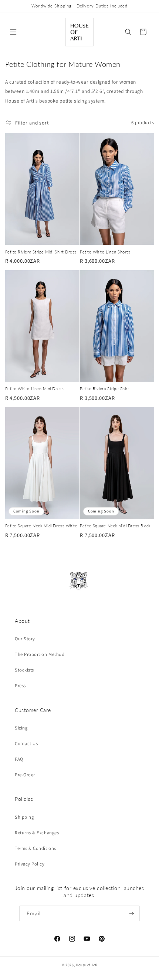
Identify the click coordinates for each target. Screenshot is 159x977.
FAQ (19, 759)
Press (20, 685)
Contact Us (26, 743)
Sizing (21, 728)
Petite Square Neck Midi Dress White (41, 525)
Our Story (25, 638)
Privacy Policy (30, 864)
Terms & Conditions (35, 848)
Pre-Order (25, 774)
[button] (13, 32)
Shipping (24, 817)
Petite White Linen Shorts (105, 251)
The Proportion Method (39, 654)
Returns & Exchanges (37, 832)
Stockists (24, 670)
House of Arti (86, 965)
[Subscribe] (131, 914)
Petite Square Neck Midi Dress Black (115, 525)
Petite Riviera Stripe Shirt (104, 388)
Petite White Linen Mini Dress (34, 388)
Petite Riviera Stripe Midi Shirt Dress (41, 251)
